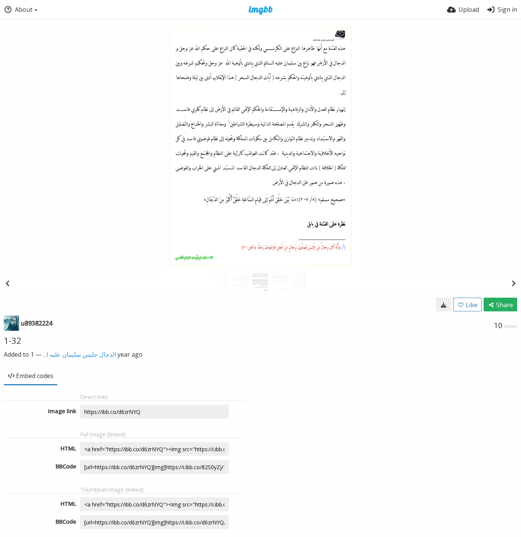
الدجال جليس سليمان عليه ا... (79, 354)
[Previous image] (7, 283)
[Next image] (513, 283)
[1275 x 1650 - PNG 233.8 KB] (443, 304)
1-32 (12, 340)
